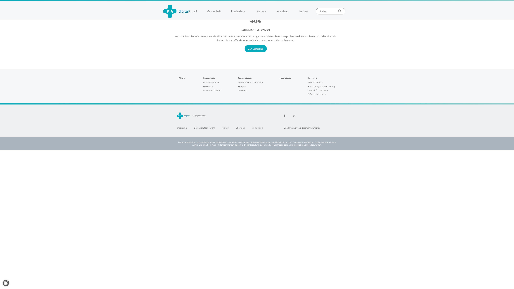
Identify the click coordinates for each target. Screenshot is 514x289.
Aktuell (193, 11)
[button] (6, 283)
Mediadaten (257, 128)
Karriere (261, 11)
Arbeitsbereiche (315, 82)
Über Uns (240, 128)
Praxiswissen (238, 11)
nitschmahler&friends (310, 128)
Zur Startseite (255, 48)
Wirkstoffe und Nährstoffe (250, 82)
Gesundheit (214, 11)
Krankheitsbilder (211, 82)
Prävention (208, 86)
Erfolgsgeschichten (317, 94)
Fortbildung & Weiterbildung (321, 86)
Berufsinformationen (318, 90)
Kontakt (303, 11)
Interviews (283, 11)
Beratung (242, 90)
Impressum (182, 128)
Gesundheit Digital (212, 90)
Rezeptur (242, 86)
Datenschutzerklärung (204, 128)
